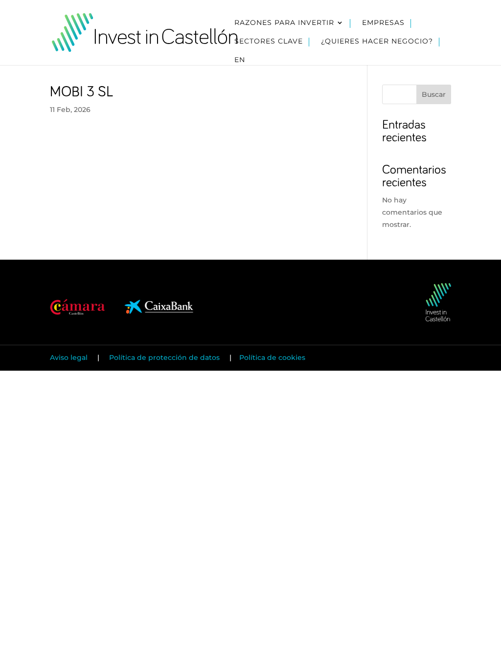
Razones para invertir (284, 23)
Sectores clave (268, 41)
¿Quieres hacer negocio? (377, 41)
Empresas (383, 23)
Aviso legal (70, 357)
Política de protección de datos (164, 357)
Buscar (434, 94)
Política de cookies (272, 357)
